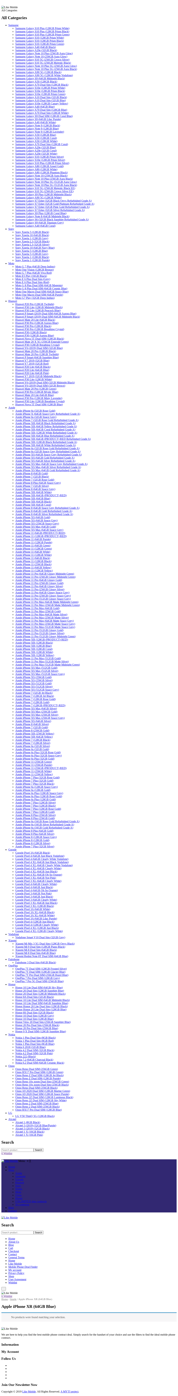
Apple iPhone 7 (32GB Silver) (32, 485)
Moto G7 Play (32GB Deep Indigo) (35, 297)
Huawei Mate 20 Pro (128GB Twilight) (37, 354)
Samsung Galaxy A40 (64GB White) (35, 122)
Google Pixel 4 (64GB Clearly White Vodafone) (41, 859)
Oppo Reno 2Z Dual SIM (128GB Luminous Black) (44, 1097)
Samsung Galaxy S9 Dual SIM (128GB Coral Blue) (44, 116)
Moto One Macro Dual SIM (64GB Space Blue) (41, 291)
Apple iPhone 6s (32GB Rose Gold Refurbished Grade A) (47, 448)
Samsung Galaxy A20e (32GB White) (36, 153)
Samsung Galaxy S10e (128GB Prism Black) (40, 91)
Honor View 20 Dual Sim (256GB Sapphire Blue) (43, 1022)
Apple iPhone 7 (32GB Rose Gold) (34, 479)
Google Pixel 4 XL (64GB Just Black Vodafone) (42, 862)
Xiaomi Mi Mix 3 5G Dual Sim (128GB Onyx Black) (45, 943)
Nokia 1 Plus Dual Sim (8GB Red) (34, 1040)
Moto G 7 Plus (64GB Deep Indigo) (35, 266)
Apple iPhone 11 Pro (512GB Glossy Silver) (39, 633)
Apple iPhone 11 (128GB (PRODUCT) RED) (41, 536)
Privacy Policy (16, 1273)
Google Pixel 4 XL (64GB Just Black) (36, 871)
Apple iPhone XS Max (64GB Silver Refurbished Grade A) (48, 467)
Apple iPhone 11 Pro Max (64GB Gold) (37, 608)
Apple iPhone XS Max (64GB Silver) (36, 708)
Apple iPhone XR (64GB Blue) (32, 498)
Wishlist (12, 1282)
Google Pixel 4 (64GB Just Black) (34, 887)
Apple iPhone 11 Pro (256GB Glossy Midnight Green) (45, 576)
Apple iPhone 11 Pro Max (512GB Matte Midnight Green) (47, 664)
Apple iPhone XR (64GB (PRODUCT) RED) (41, 495)
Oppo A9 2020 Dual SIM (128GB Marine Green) (42, 1090)
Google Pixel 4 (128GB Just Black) (34, 921)
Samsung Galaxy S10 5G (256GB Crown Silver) (42, 59)
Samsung (13, 25)
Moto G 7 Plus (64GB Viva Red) (33, 272)
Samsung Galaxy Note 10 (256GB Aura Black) (41, 175)
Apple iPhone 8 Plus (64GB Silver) (34, 833)
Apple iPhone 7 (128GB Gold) (32, 702)
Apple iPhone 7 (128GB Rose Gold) (35, 699)
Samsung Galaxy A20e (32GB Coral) (36, 150)
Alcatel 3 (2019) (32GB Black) (32, 1128)
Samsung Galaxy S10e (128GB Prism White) (40, 87)
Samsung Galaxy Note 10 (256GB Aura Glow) (41, 56)
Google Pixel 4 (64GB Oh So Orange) (36, 890)
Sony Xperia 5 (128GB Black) (32, 232)
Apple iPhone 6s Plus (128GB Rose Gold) (38, 796)
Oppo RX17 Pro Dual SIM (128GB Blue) (38, 1109)
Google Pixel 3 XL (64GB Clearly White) (38, 880)
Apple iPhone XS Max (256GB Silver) (36, 714)
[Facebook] (9, 1365)
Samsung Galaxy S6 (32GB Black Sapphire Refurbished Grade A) (52, 219)
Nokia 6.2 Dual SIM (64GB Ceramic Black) (39, 1062)
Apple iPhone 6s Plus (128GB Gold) (35, 799)
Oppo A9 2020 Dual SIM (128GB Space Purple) (42, 1094)
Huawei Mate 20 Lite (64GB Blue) (34, 395)
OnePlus (13, 965)
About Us (13, 1241)
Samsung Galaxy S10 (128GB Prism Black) (39, 40)
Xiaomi (12, 940)
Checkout (13, 1251)
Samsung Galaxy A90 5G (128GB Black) (38, 72)
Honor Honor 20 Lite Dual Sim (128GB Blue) (40, 1009)
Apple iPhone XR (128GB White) (34, 652)
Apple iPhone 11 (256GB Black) (33, 564)
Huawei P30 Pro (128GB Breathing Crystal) (39, 329)
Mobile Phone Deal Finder (23, 1266)
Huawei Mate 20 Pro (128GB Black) (35, 351)
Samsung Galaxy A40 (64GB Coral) (35, 225)
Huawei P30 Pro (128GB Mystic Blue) (36, 391)
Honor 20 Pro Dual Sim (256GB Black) (37, 1025)
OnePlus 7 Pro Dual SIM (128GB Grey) (37, 978)
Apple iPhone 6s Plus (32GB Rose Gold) (38, 752)
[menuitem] (11, 1166)
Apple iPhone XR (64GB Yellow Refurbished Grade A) (46, 426)
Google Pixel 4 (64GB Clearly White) (36, 884)
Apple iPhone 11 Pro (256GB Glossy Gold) (39, 583)
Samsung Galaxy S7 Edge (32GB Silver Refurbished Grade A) (50, 210)
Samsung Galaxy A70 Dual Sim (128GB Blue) (41, 109)
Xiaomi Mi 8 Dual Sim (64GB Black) (36, 949)
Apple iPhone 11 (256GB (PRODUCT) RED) (41, 768)
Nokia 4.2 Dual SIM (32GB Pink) (34, 1053)
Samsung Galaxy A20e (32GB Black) (36, 50)
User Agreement (17, 1279)
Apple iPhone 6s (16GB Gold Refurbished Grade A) (44, 827)
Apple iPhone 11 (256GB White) (33, 771)
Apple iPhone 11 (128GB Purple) (33, 542)
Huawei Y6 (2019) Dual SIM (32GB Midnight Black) (45, 382)
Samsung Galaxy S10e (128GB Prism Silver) (40, 159)
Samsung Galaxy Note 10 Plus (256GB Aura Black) (44, 178)
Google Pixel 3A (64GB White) (32, 909)
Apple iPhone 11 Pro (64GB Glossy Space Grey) (42, 592)
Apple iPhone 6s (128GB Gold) (32, 790)
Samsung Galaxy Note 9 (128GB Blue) (37, 128)
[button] (24, 1161)
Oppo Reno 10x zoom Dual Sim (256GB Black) (42, 1084)
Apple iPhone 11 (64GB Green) (32, 545)
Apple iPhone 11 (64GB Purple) (33, 539)
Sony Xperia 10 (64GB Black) (32, 235)
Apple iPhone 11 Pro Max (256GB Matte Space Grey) (45, 623)
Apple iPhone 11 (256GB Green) (33, 761)
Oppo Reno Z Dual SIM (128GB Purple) (38, 1078)
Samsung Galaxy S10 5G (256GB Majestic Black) (43, 62)
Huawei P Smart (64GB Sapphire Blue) (37, 357)
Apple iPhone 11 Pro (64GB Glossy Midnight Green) (44, 573)
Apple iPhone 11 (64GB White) (32, 551)
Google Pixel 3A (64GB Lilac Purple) (36, 918)
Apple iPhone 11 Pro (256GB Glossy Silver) (39, 589)
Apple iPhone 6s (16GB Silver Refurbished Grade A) (44, 824)
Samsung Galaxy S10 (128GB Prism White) (39, 37)
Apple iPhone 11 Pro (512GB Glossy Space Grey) (43, 598)
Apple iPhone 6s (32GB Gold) (32, 749)
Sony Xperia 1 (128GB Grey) (31, 238)
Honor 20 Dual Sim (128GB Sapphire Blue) (39, 990)
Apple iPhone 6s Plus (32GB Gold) (34, 758)
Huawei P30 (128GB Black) (31, 332)
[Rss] (9, 1377)
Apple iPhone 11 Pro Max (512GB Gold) (38, 658)
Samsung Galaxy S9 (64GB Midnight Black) (40, 78)
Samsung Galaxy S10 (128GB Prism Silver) (39, 156)
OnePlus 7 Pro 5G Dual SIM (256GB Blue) (39, 981)
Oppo (11, 1065)
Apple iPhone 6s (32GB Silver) (32, 746)
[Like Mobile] (9, 1161)
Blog (11, 1244)
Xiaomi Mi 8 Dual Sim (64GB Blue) (35, 953)
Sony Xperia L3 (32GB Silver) (32, 244)
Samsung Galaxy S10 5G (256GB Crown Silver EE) (44, 191)
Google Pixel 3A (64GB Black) (32, 852)
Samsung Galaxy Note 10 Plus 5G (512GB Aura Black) (46, 185)
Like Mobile (15, 1263)
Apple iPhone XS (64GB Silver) (33, 721)
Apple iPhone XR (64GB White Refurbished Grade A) (45, 445)
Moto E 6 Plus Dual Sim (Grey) (32, 279)
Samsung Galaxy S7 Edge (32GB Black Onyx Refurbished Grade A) (53, 200)
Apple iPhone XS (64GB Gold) (32, 517)
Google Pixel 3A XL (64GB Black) (34, 912)
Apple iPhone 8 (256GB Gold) (32, 730)
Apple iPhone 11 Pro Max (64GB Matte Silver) (41, 614)
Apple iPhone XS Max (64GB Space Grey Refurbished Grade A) (51, 464)
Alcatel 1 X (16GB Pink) (29, 1134)
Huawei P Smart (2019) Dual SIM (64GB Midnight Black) (47, 316)
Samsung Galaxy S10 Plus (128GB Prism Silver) (42, 163)
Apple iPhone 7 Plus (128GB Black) (35, 805)
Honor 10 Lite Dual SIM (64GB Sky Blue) (39, 987)
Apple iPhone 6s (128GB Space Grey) (36, 786)
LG (10, 1112)
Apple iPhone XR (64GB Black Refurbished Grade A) (45, 423)
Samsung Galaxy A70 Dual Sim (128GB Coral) (41, 144)
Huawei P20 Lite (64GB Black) (32, 366)
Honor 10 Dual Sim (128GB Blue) (34, 1018)
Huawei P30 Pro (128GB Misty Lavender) (38, 398)
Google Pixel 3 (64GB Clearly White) (36, 899)
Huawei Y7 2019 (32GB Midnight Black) (38, 376)
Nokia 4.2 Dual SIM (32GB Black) (34, 1050)
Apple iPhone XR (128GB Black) (34, 642)
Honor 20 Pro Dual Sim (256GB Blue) (36, 1028)
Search (38, 1150)
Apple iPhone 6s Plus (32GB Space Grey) (38, 755)
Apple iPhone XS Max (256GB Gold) (36, 711)
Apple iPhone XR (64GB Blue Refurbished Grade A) (44, 435)
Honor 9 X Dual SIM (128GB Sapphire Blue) (40, 1031)
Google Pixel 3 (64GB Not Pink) (33, 893)
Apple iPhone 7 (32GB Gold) (31, 727)
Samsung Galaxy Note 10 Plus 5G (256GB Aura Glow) (46, 65)
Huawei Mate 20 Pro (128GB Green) (35, 388)
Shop (11, 1276)
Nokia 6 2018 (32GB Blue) (30, 1047)
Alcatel (12, 1119)
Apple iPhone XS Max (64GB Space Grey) (39, 529)
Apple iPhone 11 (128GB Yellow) (34, 570)
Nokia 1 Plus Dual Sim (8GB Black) (35, 1037)
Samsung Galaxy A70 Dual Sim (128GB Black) (41, 84)
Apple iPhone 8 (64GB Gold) (31, 473)
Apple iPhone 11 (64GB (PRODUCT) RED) (40, 533)
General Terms (16, 1257)
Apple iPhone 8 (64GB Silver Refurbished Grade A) (44, 514)
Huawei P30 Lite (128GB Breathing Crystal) (40, 401)
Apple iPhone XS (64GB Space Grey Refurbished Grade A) (48, 454)
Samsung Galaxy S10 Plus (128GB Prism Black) (42, 31)
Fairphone (13, 959)
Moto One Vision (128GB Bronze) (34, 269)
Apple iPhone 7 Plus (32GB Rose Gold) (37, 777)
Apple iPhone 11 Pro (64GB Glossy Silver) (39, 586)
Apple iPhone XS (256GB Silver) (33, 680)
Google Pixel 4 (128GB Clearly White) (36, 924)
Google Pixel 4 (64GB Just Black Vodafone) (39, 855)
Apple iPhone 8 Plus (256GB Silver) (35, 815)
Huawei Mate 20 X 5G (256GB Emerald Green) (42, 341)
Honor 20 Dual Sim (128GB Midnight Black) (40, 993)
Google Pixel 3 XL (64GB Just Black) (36, 902)
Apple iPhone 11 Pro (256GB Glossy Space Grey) (43, 595)
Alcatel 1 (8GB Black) (27, 1122)
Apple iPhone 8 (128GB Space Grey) (36, 837)
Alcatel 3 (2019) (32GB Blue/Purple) (35, 1125)
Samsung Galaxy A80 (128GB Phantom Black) (41, 172)
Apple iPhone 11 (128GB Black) (33, 561)
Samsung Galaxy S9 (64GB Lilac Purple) (38, 119)
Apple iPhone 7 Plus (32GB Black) (34, 783)
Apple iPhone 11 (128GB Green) (33, 548)
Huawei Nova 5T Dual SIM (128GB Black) (39, 338)
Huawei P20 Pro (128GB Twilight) (34, 304)
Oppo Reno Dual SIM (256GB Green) (36, 1069)
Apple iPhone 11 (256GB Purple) (33, 764)
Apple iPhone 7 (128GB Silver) (32, 743)
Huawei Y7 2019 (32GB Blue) (32, 360)
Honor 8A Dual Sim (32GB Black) (34, 996)
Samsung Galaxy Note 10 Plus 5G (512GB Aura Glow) (46, 181)
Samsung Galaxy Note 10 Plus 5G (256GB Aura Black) (46, 69)
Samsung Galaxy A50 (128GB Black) (36, 81)
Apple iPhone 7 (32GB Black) (32, 476)
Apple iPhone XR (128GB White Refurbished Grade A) (46, 432)
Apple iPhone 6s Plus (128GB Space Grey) (39, 793)
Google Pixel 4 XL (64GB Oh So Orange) (38, 874)
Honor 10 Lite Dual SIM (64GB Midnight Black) (42, 1000)
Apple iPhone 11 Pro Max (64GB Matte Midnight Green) (46, 601)
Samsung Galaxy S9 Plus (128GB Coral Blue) (40, 213)
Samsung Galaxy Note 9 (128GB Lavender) (39, 131)
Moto (11, 263)
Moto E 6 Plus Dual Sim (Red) (32, 282)
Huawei (12, 301)
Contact (12, 1254)
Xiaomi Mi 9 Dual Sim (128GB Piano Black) (40, 946)
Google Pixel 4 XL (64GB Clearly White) (38, 868)
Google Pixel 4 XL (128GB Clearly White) (39, 931)
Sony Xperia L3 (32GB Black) (32, 241)
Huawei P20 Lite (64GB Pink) (32, 373)
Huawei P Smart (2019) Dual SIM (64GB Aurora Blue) (45, 313)
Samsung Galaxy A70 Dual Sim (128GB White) (41, 112)
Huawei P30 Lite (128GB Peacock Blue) (37, 310)
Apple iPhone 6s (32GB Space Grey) (35, 417)
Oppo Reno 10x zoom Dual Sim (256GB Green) (42, 1081)
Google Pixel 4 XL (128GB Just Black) (37, 927)
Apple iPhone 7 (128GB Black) (32, 739)
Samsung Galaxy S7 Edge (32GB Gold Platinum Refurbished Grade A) (54, 203)
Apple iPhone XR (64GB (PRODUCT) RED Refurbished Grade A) (53, 438)
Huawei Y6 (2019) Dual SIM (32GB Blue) (39, 348)
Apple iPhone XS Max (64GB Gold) (35, 526)
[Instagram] (9, 1371)
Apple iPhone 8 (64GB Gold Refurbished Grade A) (43, 511)
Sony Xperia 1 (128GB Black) (32, 257)
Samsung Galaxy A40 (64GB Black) (35, 47)
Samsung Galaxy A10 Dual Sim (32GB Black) (41, 97)
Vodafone (13, 934)
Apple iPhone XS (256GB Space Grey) (37, 523)
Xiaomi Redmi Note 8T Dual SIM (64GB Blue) (41, 956)
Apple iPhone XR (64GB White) (33, 492)
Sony (11, 228)
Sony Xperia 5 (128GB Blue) (31, 250)
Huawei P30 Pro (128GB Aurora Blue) (36, 322)
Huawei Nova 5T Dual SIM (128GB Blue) (39, 404)
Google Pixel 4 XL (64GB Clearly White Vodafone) (44, 865)
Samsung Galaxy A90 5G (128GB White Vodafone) (44, 75)
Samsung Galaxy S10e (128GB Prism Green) (40, 94)
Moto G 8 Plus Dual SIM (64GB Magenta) (39, 285)
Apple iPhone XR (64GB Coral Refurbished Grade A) (45, 429)
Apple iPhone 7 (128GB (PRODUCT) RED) (40, 705)
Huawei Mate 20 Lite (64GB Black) (35, 319)
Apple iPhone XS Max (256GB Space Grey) (40, 717)
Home (11, 1238)
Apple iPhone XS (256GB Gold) (33, 677)
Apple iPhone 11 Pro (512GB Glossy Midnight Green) (45, 636)
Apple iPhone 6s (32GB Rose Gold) (35, 410)
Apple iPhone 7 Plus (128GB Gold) (35, 812)
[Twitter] (9, 1368)
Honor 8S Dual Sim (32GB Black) (34, 1012)
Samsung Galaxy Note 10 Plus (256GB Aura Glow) (44, 53)
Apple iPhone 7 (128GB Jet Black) (34, 696)
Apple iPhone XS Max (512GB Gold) (36, 667)
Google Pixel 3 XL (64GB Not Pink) (35, 877)
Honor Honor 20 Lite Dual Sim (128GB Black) (41, 1006)
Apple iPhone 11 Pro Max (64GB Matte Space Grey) (44, 620)
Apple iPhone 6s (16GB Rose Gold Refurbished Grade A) (47, 821)
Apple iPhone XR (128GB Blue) (33, 645)
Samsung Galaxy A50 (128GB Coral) (36, 138)
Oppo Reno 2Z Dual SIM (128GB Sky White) (41, 1100)
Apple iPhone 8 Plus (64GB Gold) (34, 830)
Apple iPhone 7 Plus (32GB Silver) (34, 846)
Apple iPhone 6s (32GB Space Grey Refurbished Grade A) (47, 451)
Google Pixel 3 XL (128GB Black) (34, 906)
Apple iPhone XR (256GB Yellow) (34, 733)
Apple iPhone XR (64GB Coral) (33, 504)
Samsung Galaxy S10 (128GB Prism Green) (39, 43)
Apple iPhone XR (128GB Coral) (33, 648)
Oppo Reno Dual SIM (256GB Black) (36, 1087)
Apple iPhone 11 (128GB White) (33, 554)
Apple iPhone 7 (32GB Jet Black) (33, 692)
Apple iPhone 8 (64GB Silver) (32, 724)
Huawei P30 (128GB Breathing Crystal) (37, 344)
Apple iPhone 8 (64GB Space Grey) (35, 489)
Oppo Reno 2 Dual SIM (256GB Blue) (36, 1103)
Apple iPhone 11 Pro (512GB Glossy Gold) (39, 630)
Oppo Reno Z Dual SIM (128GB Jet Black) (39, 1075)
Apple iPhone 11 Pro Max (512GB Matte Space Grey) (45, 627)
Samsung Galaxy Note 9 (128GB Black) (37, 125)
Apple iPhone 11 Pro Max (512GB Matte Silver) (42, 661)
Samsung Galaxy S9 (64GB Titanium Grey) (39, 222)
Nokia (11, 1034)
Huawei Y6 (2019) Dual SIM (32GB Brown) (40, 385)
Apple (11, 407)
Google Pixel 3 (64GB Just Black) (34, 896)
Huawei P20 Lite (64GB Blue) (32, 370)
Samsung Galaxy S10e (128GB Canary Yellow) (41, 103)
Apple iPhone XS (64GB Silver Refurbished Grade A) (45, 460)
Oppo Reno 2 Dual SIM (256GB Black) (37, 1106)
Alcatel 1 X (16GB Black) (29, 1131)
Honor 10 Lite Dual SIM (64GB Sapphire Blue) (41, 1003)
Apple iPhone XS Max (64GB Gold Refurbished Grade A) (47, 470)
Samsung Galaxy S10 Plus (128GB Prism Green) (42, 34)
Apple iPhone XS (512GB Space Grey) (37, 689)
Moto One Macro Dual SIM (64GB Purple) (39, 294)
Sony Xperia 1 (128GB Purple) (32, 260)
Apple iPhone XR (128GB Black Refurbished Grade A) (46, 442)
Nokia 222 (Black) (25, 1056)
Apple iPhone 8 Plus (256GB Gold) (35, 818)
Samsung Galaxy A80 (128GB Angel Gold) (39, 166)
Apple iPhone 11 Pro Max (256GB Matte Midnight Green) (47, 605)
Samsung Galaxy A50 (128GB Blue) (35, 134)
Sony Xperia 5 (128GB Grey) (31, 254)
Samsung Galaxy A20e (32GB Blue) (35, 147)
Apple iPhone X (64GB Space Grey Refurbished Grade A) (47, 413)
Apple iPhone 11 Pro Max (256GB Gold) (38, 611)
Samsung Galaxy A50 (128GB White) (36, 141)
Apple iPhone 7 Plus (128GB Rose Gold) (38, 808)
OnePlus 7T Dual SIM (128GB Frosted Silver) (41, 968)
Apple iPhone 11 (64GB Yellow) (33, 567)
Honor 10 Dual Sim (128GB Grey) (34, 1015)
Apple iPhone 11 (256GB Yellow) (34, 774)
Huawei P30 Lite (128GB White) (33, 379)
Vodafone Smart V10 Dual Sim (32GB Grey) (40, 937)
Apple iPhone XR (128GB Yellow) (34, 655)
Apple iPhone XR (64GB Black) (33, 501)
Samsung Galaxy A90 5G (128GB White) (38, 197)
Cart (10, 1248)
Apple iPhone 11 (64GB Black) (32, 558)
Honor (11, 984)
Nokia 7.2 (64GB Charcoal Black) (34, 1059)
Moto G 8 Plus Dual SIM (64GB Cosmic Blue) (41, 288)
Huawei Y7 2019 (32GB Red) (32, 363)
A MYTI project (69, 1391)
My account (14, 1270)
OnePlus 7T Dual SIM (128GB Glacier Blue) (40, 971)
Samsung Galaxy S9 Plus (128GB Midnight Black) (43, 194)
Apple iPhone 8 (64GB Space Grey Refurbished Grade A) (47, 507)
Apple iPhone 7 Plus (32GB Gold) (34, 780)
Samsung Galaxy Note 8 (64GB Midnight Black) (42, 216)
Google (12, 849)
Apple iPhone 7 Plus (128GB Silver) (35, 802)
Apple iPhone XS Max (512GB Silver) (36, 670)
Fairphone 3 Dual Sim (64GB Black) (35, 962)
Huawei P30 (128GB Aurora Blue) (34, 335)
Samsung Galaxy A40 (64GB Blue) (35, 106)
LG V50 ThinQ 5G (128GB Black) (35, 1116)
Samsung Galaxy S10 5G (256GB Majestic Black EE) (45, 188)
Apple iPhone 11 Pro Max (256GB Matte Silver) (42, 617)
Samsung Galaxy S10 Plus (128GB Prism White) (42, 28)
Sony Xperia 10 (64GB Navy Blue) (35, 247)
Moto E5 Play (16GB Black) (31, 275)
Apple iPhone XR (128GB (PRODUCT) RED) (41, 639)
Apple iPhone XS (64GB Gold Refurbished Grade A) (44, 457)
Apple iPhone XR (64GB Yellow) (34, 736)
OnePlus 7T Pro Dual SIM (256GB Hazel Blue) (41, 975)
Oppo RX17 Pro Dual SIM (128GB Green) (39, 1072)
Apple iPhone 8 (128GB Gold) (32, 840)
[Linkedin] (9, 1374)
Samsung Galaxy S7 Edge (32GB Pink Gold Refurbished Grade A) (52, 206)
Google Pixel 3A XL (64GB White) (35, 915)
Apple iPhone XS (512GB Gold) (33, 683)
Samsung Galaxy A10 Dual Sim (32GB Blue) (40, 100)
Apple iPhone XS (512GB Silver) (33, 686)
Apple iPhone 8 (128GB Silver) (32, 843)
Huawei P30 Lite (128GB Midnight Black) (39, 307)
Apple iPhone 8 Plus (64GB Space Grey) (38, 482)
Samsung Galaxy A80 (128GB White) (36, 169)
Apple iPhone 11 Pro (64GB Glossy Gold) (38, 580)
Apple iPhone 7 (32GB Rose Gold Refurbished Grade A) (46, 420)
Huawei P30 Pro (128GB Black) (33, 326)
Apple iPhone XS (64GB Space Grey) (36, 520)
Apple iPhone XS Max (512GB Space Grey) (40, 674)
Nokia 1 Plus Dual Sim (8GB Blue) (34, 1043)
